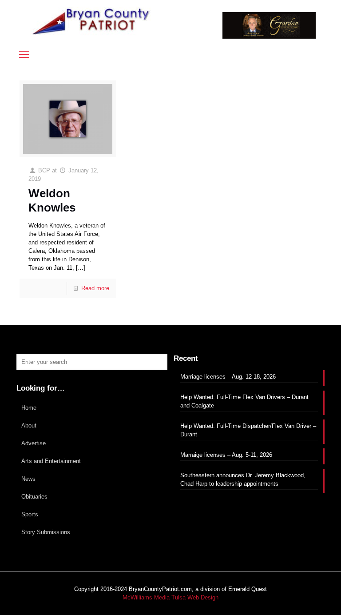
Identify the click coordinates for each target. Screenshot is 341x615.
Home (28, 407)
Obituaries (34, 496)
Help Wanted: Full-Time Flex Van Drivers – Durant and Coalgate (244, 401)
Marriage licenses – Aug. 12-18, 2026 (228, 376)
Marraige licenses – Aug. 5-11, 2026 (226, 454)
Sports (29, 514)
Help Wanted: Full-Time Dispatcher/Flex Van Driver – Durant (248, 430)
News (28, 478)
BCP (44, 170)
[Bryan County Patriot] (92, 21)
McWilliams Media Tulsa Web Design (170, 597)
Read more (95, 288)
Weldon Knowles (51, 200)
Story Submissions (45, 532)
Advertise (33, 443)
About (28, 425)
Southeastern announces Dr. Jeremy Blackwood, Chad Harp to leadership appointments (242, 479)
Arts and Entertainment (51, 461)
